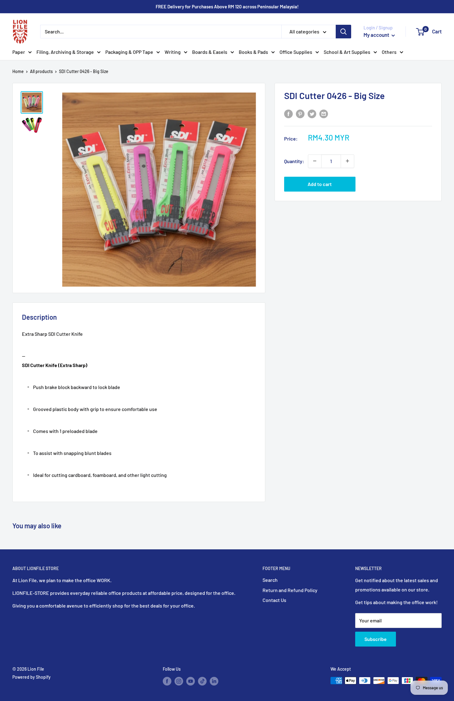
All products (41, 71)
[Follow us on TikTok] (202, 681)
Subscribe (375, 639)
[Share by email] (323, 113)
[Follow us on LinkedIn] (214, 681)
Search (270, 580)
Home (18, 71)
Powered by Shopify (31, 677)
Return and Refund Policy (290, 590)
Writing (173, 52)
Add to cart (320, 184)
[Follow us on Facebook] (167, 681)
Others (389, 52)
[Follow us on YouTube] (190, 681)
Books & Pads (253, 52)
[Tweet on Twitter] (312, 113)
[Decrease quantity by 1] (314, 160)
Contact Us (274, 600)
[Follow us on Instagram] (178, 681)
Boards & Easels (209, 52)
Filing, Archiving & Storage (65, 52)
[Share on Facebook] (288, 113)
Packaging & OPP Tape (129, 52)
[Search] (343, 31)
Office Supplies (296, 52)
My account (377, 35)
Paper (18, 52)
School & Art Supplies (347, 52)
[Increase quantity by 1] (347, 160)
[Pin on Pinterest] (300, 113)
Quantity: (294, 161)
